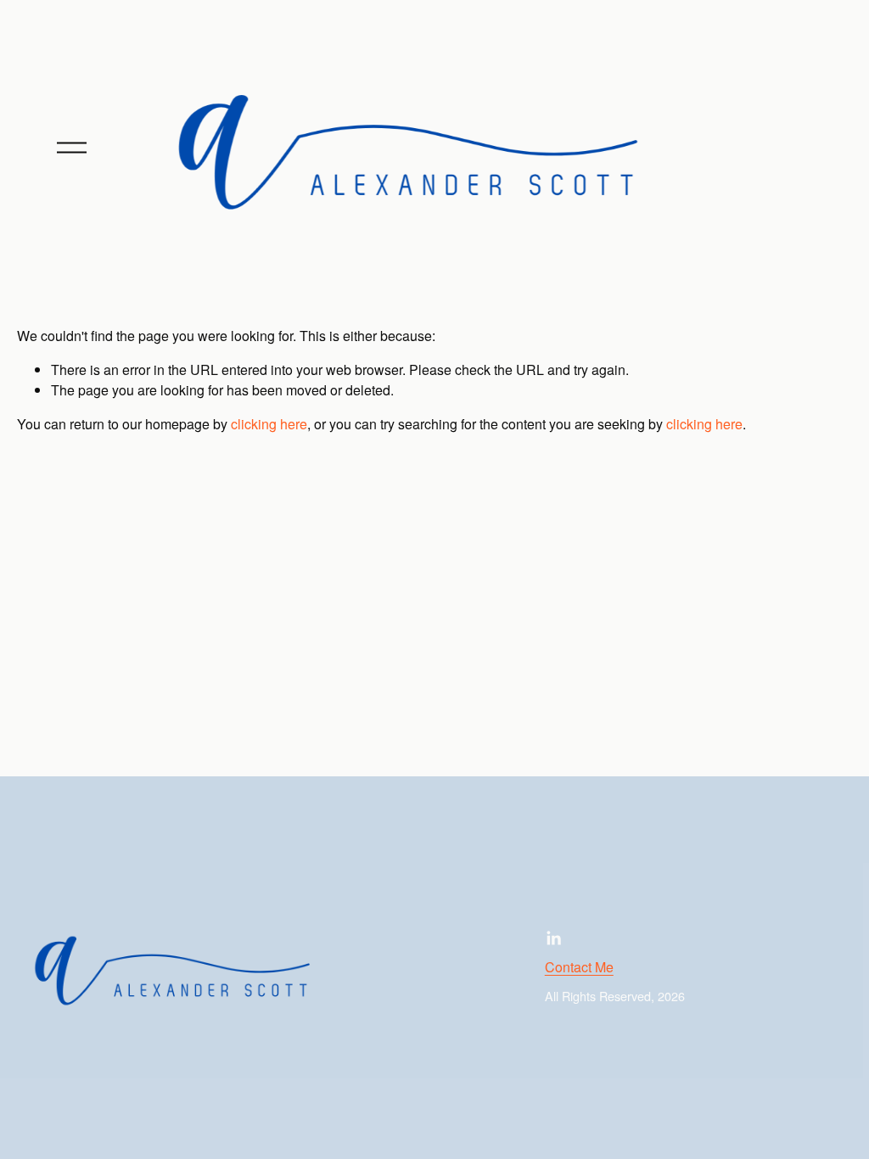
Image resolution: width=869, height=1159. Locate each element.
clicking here (269, 424)
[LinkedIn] (553, 938)
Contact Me (579, 967)
